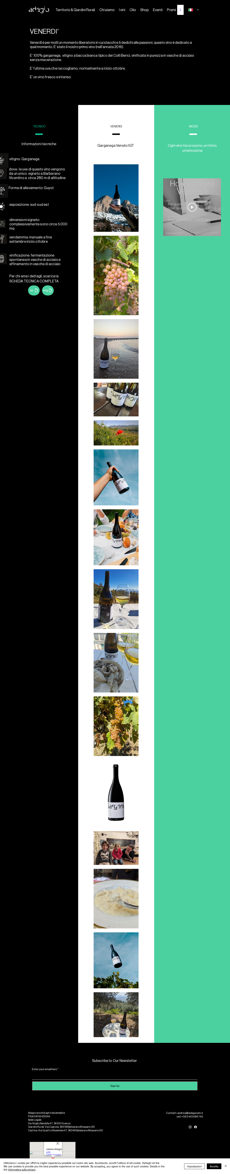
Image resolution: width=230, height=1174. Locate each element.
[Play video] (192, 207)
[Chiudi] (226, 1166)
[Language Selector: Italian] (194, 9)
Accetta (214, 1166)
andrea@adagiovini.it (190, 1112)
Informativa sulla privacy (22, 1169)
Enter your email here (44, 1069)
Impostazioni (194, 1166)
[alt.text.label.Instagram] (190, 1127)
